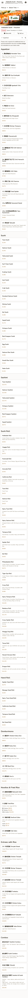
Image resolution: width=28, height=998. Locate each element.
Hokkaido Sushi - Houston (14, 2)
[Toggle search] (25, 37)
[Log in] (25, 2)
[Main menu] (2, 2)
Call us (21, 33)
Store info (8, 33)
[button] (14, 57)
